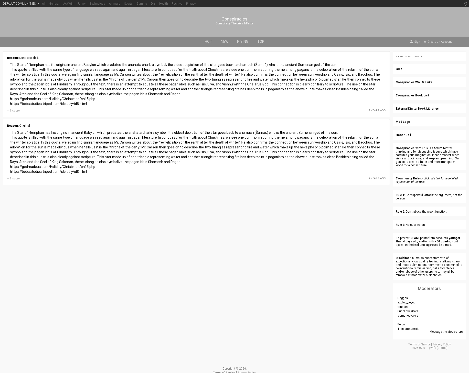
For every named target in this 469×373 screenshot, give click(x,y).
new (224, 41)
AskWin (68, 3)
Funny (81, 3)
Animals (114, 3)
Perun (401, 324)
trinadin (402, 307)
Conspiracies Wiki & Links (414, 82)
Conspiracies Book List (412, 95)
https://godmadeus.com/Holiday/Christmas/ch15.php (52, 99)
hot (208, 41)
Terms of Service (419, 344)
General (54, 3)
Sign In (418, 42)
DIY (153, 3)
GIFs (399, 69)
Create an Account (439, 42)
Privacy (191, 3)
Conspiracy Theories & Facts (234, 23)
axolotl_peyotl (406, 302)
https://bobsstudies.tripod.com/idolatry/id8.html (48, 104)
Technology (97, 3)
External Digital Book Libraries (417, 108)
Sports (128, 3)
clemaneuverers (407, 315)
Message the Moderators (446, 331)
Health (163, 3)
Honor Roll (403, 135)
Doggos (402, 298)
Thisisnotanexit (408, 329)
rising (242, 41)
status (442, 348)
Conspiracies (234, 19)
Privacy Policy (442, 344)
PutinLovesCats (407, 311)
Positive (177, 3)
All (43, 3)
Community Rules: (409, 178)
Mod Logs (403, 122)
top (260, 41)
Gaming (142, 3)
